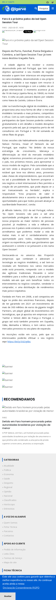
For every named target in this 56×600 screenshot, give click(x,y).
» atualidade (8, 465)
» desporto (7, 482)
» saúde (6, 478)
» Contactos (8, 535)
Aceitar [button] (7, 596)
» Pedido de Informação (14, 549)
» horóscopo (8, 504)
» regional (7, 487)
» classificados (9, 500)
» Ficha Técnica (9, 527)
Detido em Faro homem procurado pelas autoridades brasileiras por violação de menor (27, 425)
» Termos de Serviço (12, 558)
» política (6, 470)
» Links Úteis (8, 553)
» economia (8, 474)
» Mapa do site (9, 562)
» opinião (6, 491)
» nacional (7, 495)
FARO (4, 417)
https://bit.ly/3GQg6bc (19, 341)
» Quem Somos (9, 522)
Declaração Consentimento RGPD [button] (21, 588)
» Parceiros (7, 531)
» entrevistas (8, 508)
